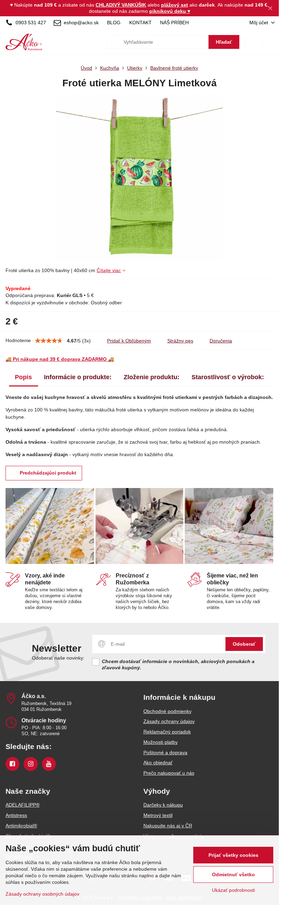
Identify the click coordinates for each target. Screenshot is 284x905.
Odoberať (244, 644)
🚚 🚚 (60, 359)
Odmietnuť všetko (233, 874)
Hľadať (224, 42)
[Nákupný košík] (253, 42)
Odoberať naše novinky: (58, 658)
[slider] (49, 340)
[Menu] (270, 42)
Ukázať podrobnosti (233, 890)
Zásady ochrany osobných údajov (42, 894)
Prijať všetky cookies (233, 855)
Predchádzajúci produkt (48, 473)
